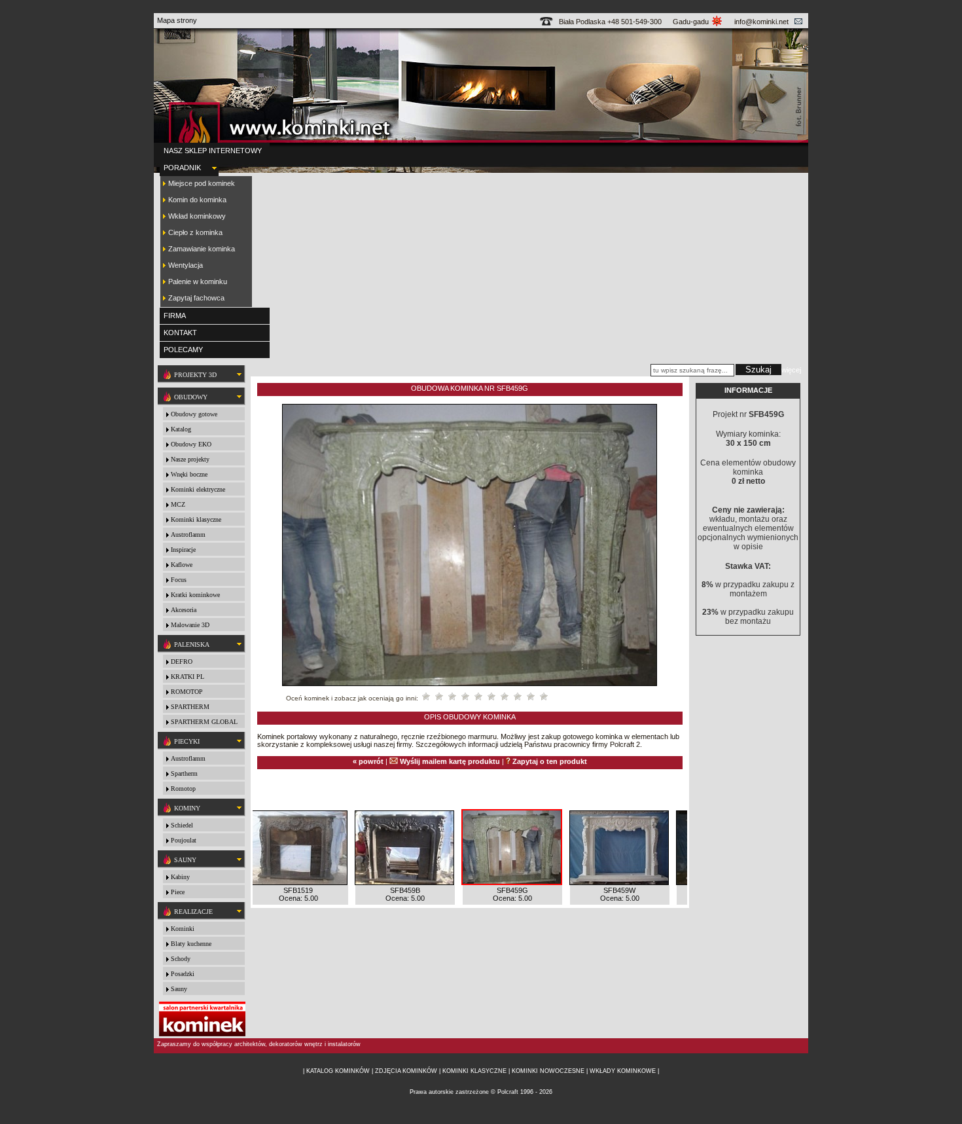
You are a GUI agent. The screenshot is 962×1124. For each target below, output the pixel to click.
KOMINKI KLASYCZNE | (475, 1071)
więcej (791, 370)
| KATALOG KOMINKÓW (337, 1071)
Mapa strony (177, 20)
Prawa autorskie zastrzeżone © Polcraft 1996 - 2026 (481, 1092)
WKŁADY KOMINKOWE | (624, 1071)
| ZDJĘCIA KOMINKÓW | (406, 1071)
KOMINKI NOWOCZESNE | (550, 1071)
